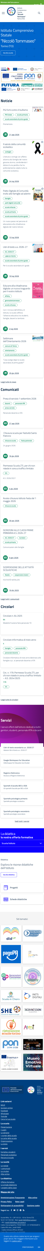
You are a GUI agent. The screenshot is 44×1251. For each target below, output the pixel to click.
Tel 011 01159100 (7, 1220)
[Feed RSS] (24, 1210)
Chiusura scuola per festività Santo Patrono (20, 434)
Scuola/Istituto (8, 843)
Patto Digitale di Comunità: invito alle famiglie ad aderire (17, 192)
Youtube (4, 1116)
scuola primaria (22, 114)
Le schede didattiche (9, 1184)
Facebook (4, 1110)
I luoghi (3, 1129)
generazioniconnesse (12, 300)
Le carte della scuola (9, 1138)
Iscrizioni (22, 538)
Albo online (5, 1174)
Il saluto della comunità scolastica (14, 145)
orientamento (9, 350)
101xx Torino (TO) (28, 1217)
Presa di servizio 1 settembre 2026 (19, 398)
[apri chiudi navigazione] (3, 13)
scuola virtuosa (10, 305)
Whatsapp (5, 1113)
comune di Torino (11, 346)
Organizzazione (7, 1141)
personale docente (11, 652)
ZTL (6, 473)
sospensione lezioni (21, 575)
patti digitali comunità (12, 203)
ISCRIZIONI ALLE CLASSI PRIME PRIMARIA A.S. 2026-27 (18, 531)
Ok (39, 1247)
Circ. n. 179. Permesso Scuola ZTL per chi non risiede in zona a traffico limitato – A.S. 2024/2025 (22, 675)
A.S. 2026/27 (9, 251)
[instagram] (17, 1210)
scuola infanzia (10, 207)
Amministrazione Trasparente (13, 1197)
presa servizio (10, 408)
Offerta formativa (7, 1182)
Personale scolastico (9, 1154)
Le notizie (4, 1165)
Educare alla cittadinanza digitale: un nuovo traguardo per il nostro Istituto (16, 288)
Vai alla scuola (8, 53)
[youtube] (14, 1210)
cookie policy (17, 1241)
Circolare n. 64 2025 (12, 616)
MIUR (3, 1105)
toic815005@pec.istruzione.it (15, 1222)
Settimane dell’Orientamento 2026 (14, 340)
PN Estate (8, 114)
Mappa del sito (7, 1192)
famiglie (8, 198)
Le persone (5, 1132)
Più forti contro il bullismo (15, 110)
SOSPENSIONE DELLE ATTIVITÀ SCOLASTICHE (18, 568)
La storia (4, 1143)
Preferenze (28, 1247)
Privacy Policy (6, 1201)
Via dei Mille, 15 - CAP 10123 (11, 1217)
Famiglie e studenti (8, 1152)
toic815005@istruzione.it (27, 1220)
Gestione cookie (33, 1205)
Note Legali (19, 1201)
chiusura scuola (10, 440)
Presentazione (6, 1127)
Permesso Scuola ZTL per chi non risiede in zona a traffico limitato (19, 467)
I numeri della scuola (9, 1135)
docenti (7, 403)
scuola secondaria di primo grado (16, 119)
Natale (7, 575)
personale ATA (20, 403)
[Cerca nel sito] (39, 13)
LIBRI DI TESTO (10, 256)
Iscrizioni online (7, 1107)
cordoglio (8, 151)
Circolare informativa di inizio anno (19, 640)
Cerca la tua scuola (8, 1119)
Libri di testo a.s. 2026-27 (15, 247)
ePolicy (7, 296)
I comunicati (5, 1168)
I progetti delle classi (9, 1187)
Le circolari (5, 1171)
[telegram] (20, 1210)
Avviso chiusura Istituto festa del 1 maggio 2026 (19, 499)
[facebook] (11, 1210)
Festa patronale (26, 440)
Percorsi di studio (7, 1157)
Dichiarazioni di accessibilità (12, 1205)
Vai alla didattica (9, 874)
